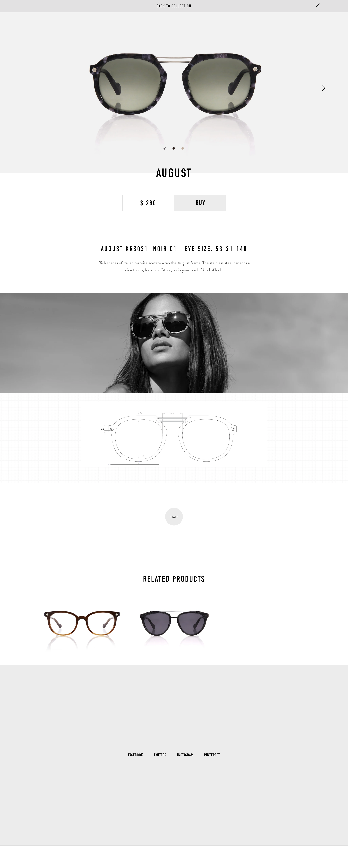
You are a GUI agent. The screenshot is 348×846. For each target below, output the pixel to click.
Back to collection (174, 6)
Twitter (160, 755)
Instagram (185, 755)
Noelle (174, 597)
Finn (82, 597)
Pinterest (212, 755)
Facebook (135, 755)
